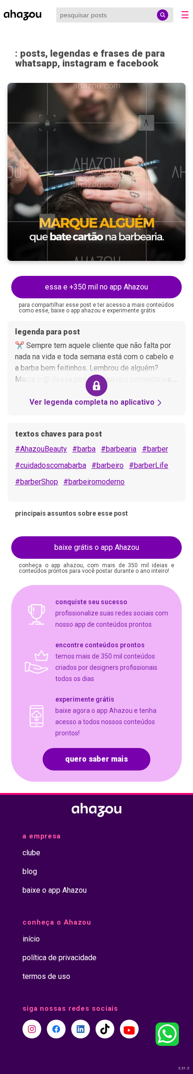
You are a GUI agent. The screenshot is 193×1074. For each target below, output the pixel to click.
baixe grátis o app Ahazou (96, 547)
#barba (84, 448)
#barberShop (36, 481)
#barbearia (118, 448)
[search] (162, 15)
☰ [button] (185, 15)
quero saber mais (96, 759)
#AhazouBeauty (41, 448)
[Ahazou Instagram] (31, 1029)
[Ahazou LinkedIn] (80, 1029)
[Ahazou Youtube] (129, 1029)
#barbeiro (107, 465)
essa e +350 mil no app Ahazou (96, 286)
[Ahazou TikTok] (105, 1029)
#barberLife (148, 465)
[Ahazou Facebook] (56, 1029)
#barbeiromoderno (94, 481)
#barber (155, 448)
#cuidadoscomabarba (50, 465)
